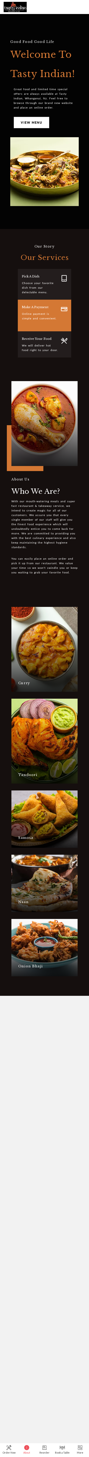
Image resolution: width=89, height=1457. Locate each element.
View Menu (31, 122)
